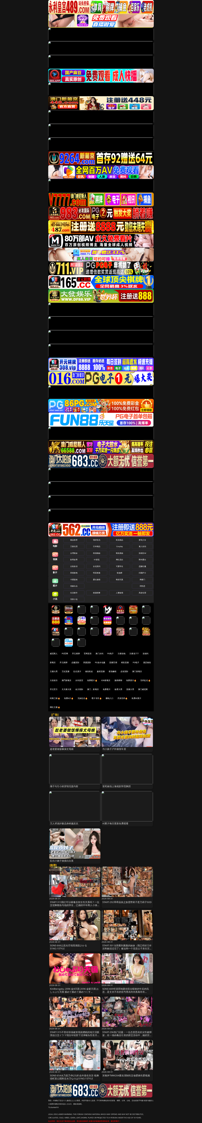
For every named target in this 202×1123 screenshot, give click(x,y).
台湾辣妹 (74, 553)
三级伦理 (74, 546)
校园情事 (96, 592)
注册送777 (134, 653)
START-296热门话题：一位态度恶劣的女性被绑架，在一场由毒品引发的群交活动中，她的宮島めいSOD (127, 1035)
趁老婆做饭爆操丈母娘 (62, 749)
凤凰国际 (87, 662)
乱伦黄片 (77, 671)
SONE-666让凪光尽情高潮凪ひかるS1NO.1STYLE (68, 947)
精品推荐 (74, 540)
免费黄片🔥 (131, 680)
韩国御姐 (96, 553)
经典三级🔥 (55, 698)
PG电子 (110, 653)
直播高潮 (113, 662)
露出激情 (96, 579)
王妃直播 (66, 671)
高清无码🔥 (122, 698)
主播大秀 (54, 671)
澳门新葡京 (137, 671)
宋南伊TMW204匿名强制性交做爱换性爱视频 (126, 1075)
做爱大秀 (118, 689)
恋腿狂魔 (142, 566)
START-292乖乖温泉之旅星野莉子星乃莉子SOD (127, 902)
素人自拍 (142, 546)
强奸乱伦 (96, 540)
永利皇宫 (79, 680)
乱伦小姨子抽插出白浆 (62, 860)
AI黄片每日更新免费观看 (115, 823)
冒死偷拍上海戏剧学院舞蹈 (116, 786)
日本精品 (96, 546)
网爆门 (142, 579)
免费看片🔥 (92, 680)
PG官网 (65, 653)
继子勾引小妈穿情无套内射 (64, 786)
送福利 (145, 653)
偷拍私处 (89, 671)
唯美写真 (119, 579)
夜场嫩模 (113, 671)
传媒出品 (74, 586)
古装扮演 (74, 566)
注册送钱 (122, 653)
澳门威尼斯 (143, 689)
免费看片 (107, 689)
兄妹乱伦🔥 (83, 698)
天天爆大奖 (66, 689)
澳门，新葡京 (93, 689)
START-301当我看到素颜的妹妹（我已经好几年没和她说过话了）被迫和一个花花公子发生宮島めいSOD (127, 948)
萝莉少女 (142, 540)
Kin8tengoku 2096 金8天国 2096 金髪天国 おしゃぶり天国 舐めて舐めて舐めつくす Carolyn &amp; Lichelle (74, 991)
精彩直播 (125, 662)
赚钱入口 (110, 698)
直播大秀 (130, 689)
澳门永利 (99, 653)
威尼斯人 (54, 653)
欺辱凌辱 (74, 559)
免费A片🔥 (69, 698)
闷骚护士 (142, 573)
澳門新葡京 (66, 680)
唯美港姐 (119, 553)
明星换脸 (96, 573)
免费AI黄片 (136, 698)
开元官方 (54, 689)
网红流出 (119, 559)
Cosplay (119, 546)
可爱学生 (119, 566)
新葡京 (53, 662)
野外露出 (142, 559)
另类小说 (74, 599)
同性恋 (142, 586)
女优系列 (96, 566)
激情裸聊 (118, 680)
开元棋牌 (76, 653)
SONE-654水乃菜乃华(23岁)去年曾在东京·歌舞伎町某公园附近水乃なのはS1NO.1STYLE (74, 1077)
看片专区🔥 (97, 698)
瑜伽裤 (119, 573)
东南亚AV (142, 553)
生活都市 (74, 592)
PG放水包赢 (100, 662)
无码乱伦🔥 (145, 680)
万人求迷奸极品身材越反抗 (64, 823)
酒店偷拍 (147, 662)
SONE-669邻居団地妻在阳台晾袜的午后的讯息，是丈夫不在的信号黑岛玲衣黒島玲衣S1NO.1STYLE (125, 991)
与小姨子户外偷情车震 (114, 749)
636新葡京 (105, 680)
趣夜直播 (101, 671)
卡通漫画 (74, 579)
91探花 (96, 559)
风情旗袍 (74, 573)
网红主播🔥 (55, 707)
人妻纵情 (119, 592)
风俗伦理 (142, 592)
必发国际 (124, 671)
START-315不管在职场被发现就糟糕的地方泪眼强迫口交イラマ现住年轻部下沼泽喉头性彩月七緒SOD (75, 1035)
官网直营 (88, 653)
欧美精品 (119, 540)
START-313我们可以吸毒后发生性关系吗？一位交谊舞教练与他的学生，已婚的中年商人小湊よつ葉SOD (75, 905)
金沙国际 (79, 689)
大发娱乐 (54, 680)
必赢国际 (75, 662)
